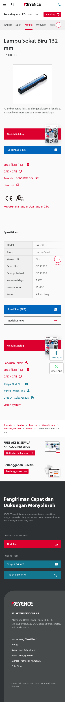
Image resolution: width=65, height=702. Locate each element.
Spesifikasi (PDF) (14, 164)
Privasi (15, 644)
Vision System (12, 404)
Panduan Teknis (13, 363)
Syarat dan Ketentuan (23, 650)
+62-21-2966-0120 (16, 575)
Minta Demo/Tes (14, 391)
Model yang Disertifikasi (24, 639)
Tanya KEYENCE (13, 384)
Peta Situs (17, 666)
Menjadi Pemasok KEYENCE (26, 660)
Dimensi (9, 185)
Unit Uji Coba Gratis (16, 397)
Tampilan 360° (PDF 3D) (19, 178)
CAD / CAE (10, 171)
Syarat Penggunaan (22, 655)
